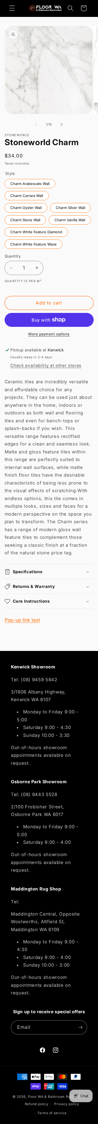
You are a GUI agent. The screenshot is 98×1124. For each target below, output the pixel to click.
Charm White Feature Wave (33, 243)
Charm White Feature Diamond (36, 230)
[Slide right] (62, 124)
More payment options (49, 334)
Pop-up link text (22, 620)
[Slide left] (36, 124)
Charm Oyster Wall (25, 206)
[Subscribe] (80, 1027)
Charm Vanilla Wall (69, 218)
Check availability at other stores (45, 365)
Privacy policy (66, 1104)
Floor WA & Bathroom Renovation (56, 1097)
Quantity (13, 256)
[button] (12, 8)
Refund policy (36, 1104)
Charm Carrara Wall (26, 194)
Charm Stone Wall (25, 218)
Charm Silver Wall (70, 206)
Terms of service (51, 1113)
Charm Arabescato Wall (30, 182)
